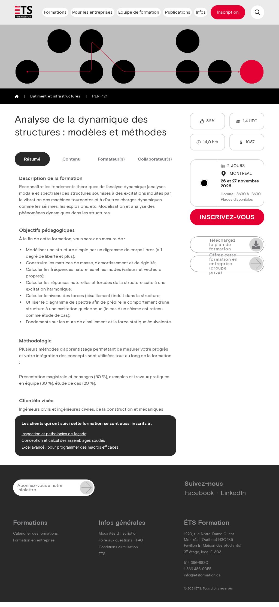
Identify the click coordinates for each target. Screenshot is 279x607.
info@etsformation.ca (202, 575)
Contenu (71, 159)
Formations (55, 12)
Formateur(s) (111, 159)
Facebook (199, 493)
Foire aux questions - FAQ (121, 540)
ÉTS (102, 554)
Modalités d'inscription (118, 533)
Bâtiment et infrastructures (55, 96)
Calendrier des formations (35, 533)
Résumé (32, 159)
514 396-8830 (196, 562)
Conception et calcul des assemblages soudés (63, 440)
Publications (177, 12)
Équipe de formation (138, 12)
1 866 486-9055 (197, 569)
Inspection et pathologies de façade (54, 433)
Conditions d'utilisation (118, 547)
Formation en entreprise (33, 540)
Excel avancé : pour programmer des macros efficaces (70, 447)
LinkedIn (233, 493)
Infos (201, 12)
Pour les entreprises (92, 12)
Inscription (228, 12)
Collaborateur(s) (155, 159)
